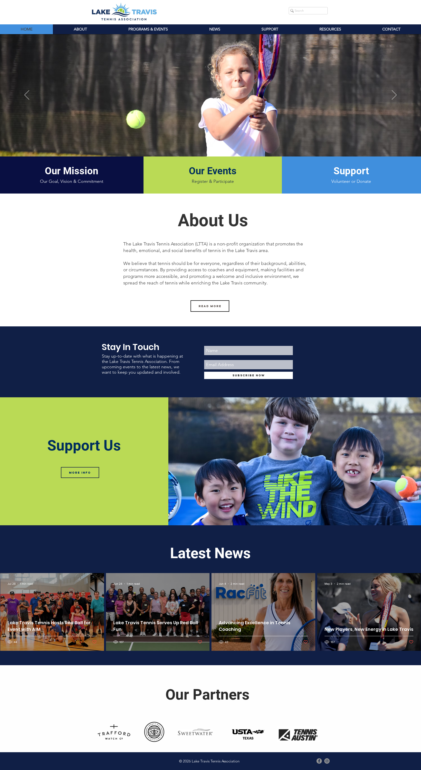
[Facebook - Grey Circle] (319, 761)
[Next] (394, 95)
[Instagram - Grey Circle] (327, 761)
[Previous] (26, 95)
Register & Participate (213, 181)
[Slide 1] (210, 146)
